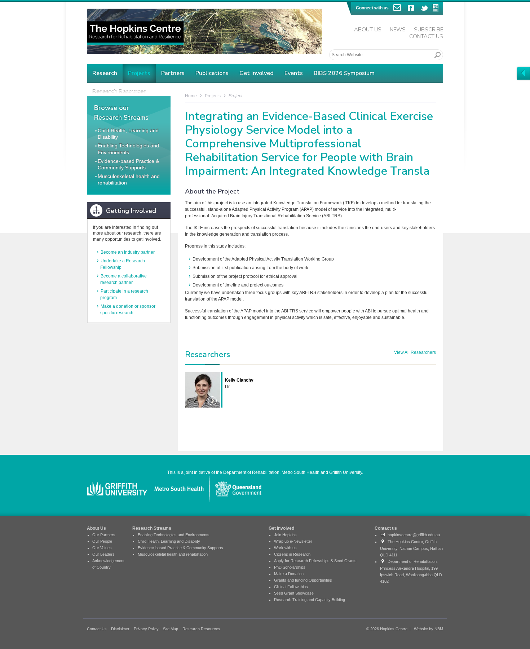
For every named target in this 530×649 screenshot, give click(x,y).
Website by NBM (428, 629)
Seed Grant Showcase (294, 593)
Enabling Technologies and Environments (173, 535)
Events (293, 73)
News (398, 29)
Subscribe (428, 29)
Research (104, 73)
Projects (139, 73)
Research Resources (201, 629)
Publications (212, 73)
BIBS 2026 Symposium (344, 73)
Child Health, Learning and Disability (169, 541)
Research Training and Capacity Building (309, 599)
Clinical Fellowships (291, 586)
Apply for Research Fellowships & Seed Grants (315, 561)
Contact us (386, 528)
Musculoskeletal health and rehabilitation (173, 554)
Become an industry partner (128, 252)
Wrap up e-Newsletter (293, 541)
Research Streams (151, 528)
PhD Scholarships (289, 567)
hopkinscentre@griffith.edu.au (412, 535)
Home (191, 95)
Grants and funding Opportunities (303, 580)
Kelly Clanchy (239, 380)
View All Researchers (415, 352)
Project (235, 95)
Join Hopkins (285, 535)
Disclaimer (120, 629)
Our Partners (103, 535)
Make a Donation (289, 574)
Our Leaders (103, 554)
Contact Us (426, 36)
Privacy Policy (146, 629)
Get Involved (256, 73)
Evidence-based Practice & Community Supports (180, 548)
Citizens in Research (292, 554)
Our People (102, 541)
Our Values (102, 548)
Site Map (170, 629)
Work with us (285, 548)
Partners (173, 73)
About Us (367, 29)
